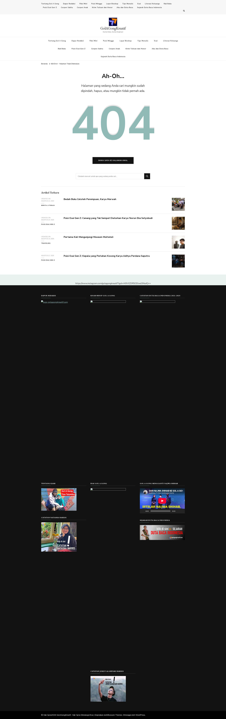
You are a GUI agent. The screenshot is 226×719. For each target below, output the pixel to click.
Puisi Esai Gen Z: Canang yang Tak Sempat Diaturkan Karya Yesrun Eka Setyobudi (108, 218)
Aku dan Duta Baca (125, 7)
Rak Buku (168, 4)
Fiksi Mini (83, 4)
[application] (162, 500)
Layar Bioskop (112, 4)
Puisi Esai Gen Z (50, 7)
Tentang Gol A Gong (50, 4)
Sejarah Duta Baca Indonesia (149, 7)
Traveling (45, 243)
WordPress (140, 715)
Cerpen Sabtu (67, 7)
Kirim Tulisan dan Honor (102, 7)
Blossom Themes (114, 715)
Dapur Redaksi (69, 4)
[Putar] (143, 511)
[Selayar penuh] (182, 511)
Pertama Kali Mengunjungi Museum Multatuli (88, 237)
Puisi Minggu (96, 4)
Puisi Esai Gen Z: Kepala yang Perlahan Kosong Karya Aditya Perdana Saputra (107, 256)
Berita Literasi (48, 205)
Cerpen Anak (82, 7)
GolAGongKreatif (113, 28)
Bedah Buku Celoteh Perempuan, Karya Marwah (90, 199)
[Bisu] (178, 511)
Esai (139, 4)
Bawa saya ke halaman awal (113, 160)
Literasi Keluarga (152, 4)
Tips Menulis (127, 4)
